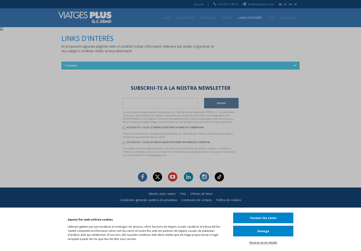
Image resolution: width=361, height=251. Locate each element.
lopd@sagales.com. (157, 155)
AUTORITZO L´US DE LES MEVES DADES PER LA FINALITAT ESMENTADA (165, 127)
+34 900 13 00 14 (227, 4)
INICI (167, 18)
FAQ (271, 18)
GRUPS (227, 18)
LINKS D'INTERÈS (250, 18)
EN (290, 4)
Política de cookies (228, 200)
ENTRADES (208, 18)
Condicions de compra (196, 200)
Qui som (199, 4)
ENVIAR (221, 103)
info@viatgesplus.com (260, 4)
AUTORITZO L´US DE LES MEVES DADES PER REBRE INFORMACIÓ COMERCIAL (168, 142)
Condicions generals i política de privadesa (148, 200)
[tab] (180, 66)
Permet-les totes (263, 218)
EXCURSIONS (185, 18)
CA (280, 4)
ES (285, 4)
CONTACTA (288, 18)
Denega (263, 231)
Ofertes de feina (201, 194)
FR (295, 4)
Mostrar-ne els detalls (263, 242)
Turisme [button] (71, 65)
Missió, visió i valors (162, 194)
